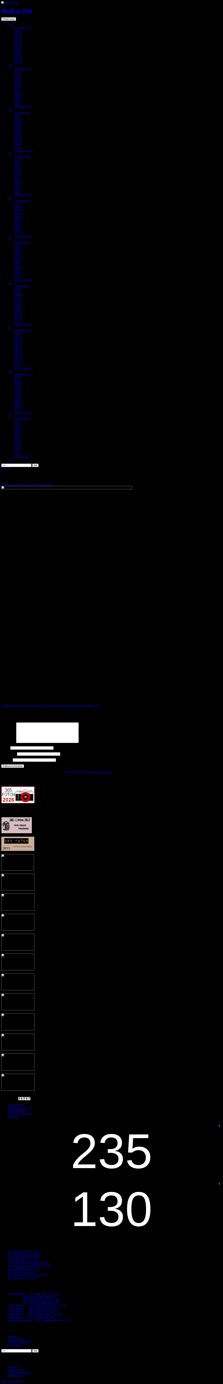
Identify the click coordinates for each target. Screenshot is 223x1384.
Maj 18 (18, 389)
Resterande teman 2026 (20, 1107)
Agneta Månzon (16, 1293)
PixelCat (25, 484)
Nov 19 (18, 362)
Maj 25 (18, 83)
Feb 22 (18, 206)
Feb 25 (18, 74)
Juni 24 (18, 130)
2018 (10, 371)
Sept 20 (18, 312)
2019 (10, 327)
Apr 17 (18, 430)
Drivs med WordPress (12, 1381)
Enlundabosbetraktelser (20, 1320)
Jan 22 (17, 204)
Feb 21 (18, 248)
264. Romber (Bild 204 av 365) (77, 705)
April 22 (18, 212)
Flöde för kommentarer (20, 1342)
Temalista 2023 (22, 157)
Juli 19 (17, 350)
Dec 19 (18, 365)
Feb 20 (18, 292)
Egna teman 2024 (23, 151)
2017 (10, 415)
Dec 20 (18, 321)
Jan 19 (17, 333)
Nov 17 (18, 450)
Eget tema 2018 (22, 412)
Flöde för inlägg (16, 1339)
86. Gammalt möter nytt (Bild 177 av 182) (29, 1266)
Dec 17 (18, 453)
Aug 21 (18, 265)
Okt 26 (18, 57)
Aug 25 (18, 92)
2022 (10, 198)
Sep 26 (18, 54)
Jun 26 (17, 45)
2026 (10, 24)
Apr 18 (18, 386)
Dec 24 (18, 148)
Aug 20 (18, 309)
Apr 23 (18, 168)
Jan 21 (17, 245)
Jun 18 (17, 392)
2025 (10, 65)
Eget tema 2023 (22, 195)
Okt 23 (18, 186)
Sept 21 (18, 268)
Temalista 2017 (22, 418)
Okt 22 (18, 230)
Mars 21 (18, 251)
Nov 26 (18, 60)
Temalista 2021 (22, 242)
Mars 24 (18, 121)
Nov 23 (18, 189)
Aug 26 (18, 51)
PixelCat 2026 (16, 11)
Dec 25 (18, 104)
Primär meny (9, 19)
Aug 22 (18, 224)
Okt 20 (18, 315)
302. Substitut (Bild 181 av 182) (24, 1254)
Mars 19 (18, 339)
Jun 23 (17, 174)
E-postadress (8, 753)
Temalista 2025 (22, 68)
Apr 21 (18, 253)
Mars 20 (18, 295)
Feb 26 (18, 33)
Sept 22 (18, 227)
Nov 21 (18, 274)
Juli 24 (17, 133)
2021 (10, 239)
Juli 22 (17, 221)
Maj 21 (18, 256)
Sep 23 (18, 183)
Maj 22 (18, 215)
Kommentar (8, 742)
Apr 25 (18, 80)
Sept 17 (18, 444)
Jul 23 (17, 177)
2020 (10, 283)
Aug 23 (18, 180)
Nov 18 (18, 406)
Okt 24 (18, 142)
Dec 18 (18, 409)
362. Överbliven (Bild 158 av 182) (41, 1302)
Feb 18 (18, 380)
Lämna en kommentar (42, 484)
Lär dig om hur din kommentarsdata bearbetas (88, 771)
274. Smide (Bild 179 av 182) (23, 1260)
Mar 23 (18, 165)
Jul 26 (17, 48)
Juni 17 (18, 436)
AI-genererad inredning (20, 1113)
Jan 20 (17, 289)
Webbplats (6, 759)
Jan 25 (17, 71)
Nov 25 (18, 101)
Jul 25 (17, 89)
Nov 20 (18, 318)
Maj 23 (18, 171)
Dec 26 (18, 63)
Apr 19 (18, 342)
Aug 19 (18, 353)
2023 (10, 154)
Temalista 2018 (22, 374)
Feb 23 (18, 162)
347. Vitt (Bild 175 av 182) (22, 1271)
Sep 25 (18, 95)
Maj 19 (18, 345)
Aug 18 (18, 397)
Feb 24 (18, 118)
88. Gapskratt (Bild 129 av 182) (39, 1296)
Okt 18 (18, 403)
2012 (10, 459)
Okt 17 (18, 447)
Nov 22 (18, 233)
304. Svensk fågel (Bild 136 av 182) (41, 1299)
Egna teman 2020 (23, 324)
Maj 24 (18, 127)
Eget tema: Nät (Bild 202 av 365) (28, 705)
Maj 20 (18, 300)
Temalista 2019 (22, 330)
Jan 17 (17, 421)
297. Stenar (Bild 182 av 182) (23, 1251)
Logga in (12, 1336)
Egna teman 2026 (17, 1110)
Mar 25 (18, 77)
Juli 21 (17, 262)
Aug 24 (18, 136)
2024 (10, 110)
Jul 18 (17, 394)
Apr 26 (18, 39)
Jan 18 (17, 377)
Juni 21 (18, 259)
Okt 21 (18, 271)
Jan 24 (17, 115)
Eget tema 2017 (22, 456)
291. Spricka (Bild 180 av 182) (24, 1257)
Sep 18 (18, 400)
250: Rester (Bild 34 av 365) (43, 1308)
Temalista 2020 (22, 286)
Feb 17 (18, 424)
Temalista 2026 (22, 27)
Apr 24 (18, 124)
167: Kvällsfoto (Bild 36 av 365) (45, 1314)
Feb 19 (18, 336)
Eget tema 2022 (22, 236)
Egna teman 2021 (23, 280)
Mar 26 (18, 36)
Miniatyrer (13, 1116)
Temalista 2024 (22, 112)
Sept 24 (18, 139)
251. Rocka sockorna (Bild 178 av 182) (28, 1263)
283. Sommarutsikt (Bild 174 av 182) (27, 1274)
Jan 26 (17, 30)
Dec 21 (18, 277)
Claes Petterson (16, 1308)
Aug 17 (18, 441)
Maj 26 (18, 42)
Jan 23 (17, 159)
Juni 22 (18, 218)
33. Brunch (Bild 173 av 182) (23, 1277)
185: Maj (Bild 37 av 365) (41, 1317)
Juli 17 (17, 439)
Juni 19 (18, 347)
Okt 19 (18, 359)
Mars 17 (18, 427)
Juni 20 (18, 303)
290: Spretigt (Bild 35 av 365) (43, 1311)
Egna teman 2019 (23, 368)
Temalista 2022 (22, 201)
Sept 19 (18, 356)
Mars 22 (18, 209)
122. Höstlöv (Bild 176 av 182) (24, 1268)
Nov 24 (18, 145)
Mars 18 (18, 383)
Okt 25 (18, 98)
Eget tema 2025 (22, 107)
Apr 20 (18, 298)
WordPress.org (15, 1345)
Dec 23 (18, 192)
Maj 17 (18, 433)
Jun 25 (17, 86)
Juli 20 (17, 306)
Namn (5, 747)
